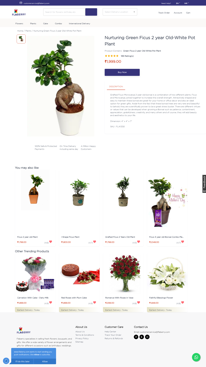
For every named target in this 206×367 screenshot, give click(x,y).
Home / (21, 31)
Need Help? (166, 3)
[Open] (134, 12)
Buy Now (122, 72)
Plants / (29, 31)
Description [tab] (116, 86)
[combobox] (118, 11)
